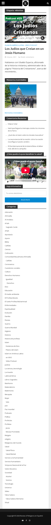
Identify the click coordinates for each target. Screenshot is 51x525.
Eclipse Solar (12, 124)
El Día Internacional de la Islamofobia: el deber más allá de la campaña (25, 147)
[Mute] (38, 181)
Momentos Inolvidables (14, 113)
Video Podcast (31, 45)
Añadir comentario (27, 57)
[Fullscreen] (42, 181)
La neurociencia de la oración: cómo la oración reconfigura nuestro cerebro (25, 140)
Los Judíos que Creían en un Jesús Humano (24, 50)
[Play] (8, 181)
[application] (25, 170)
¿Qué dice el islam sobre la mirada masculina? (25, 135)
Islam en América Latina (14, 45)
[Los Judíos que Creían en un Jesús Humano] (25, 28)
